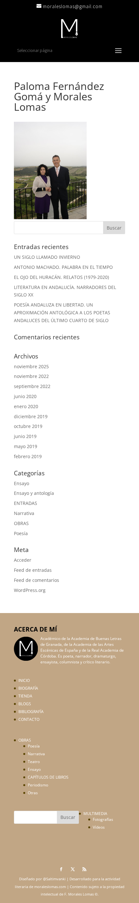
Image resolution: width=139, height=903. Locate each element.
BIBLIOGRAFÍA (31, 711)
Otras (33, 793)
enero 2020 (26, 406)
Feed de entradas (33, 570)
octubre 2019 (28, 426)
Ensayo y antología (34, 493)
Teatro (34, 761)
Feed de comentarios (36, 580)
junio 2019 (25, 436)
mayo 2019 (25, 446)
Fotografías (103, 819)
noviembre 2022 (31, 376)
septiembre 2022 (32, 386)
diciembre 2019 (31, 416)
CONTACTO (28, 719)
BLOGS (24, 704)
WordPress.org (30, 590)
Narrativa (24, 513)
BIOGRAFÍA (28, 688)
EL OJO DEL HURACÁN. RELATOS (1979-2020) (61, 277)
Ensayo (21, 483)
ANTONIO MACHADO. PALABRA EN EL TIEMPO (63, 267)
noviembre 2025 (31, 366)
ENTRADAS (25, 503)
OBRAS (21, 523)
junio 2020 (25, 396)
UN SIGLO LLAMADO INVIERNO (47, 257)
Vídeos (99, 827)
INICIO (24, 680)
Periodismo (38, 785)
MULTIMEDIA (95, 813)
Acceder (22, 560)
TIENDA (25, 696)
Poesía (21, 533)
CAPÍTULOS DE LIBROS (48, 777)
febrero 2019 (28, 456)
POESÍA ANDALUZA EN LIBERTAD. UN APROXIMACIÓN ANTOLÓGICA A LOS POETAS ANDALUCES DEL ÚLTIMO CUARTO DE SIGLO (62, 312)
